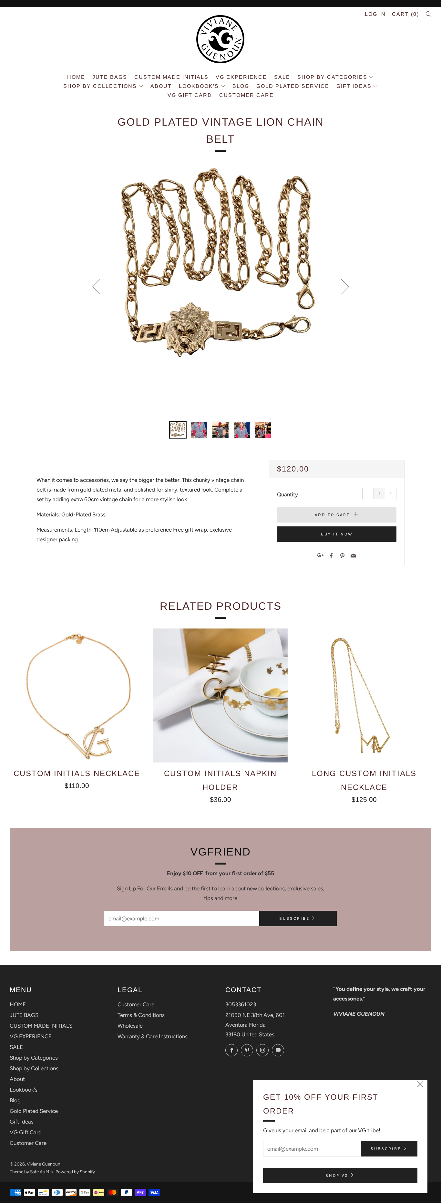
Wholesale (130, 1025)
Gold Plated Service (292, 86)
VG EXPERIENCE (241, 77)
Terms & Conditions (141, 1015)
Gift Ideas (354, 86)
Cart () (405, 14)
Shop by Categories (332, 77)
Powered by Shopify (75, 1171)
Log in (375, 14)
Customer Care (246, 95)
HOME (76, 77)
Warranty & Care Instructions (153, 1036)
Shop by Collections (100, 86)
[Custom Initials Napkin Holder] (220, 695)
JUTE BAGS (109, 77)
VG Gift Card (190, 95)
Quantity (287, 494)
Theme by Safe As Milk (32, 1171)
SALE (282, 77)
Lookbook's (199, 86)
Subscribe (294, 918)
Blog (240, 86)
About (161, 86)
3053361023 (240, 1004)
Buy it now (337, 534)
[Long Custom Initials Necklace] (364, 695)
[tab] (178, 430)
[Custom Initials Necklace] (77, 695)
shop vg (336, 1175)
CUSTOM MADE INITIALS (171, 77)
